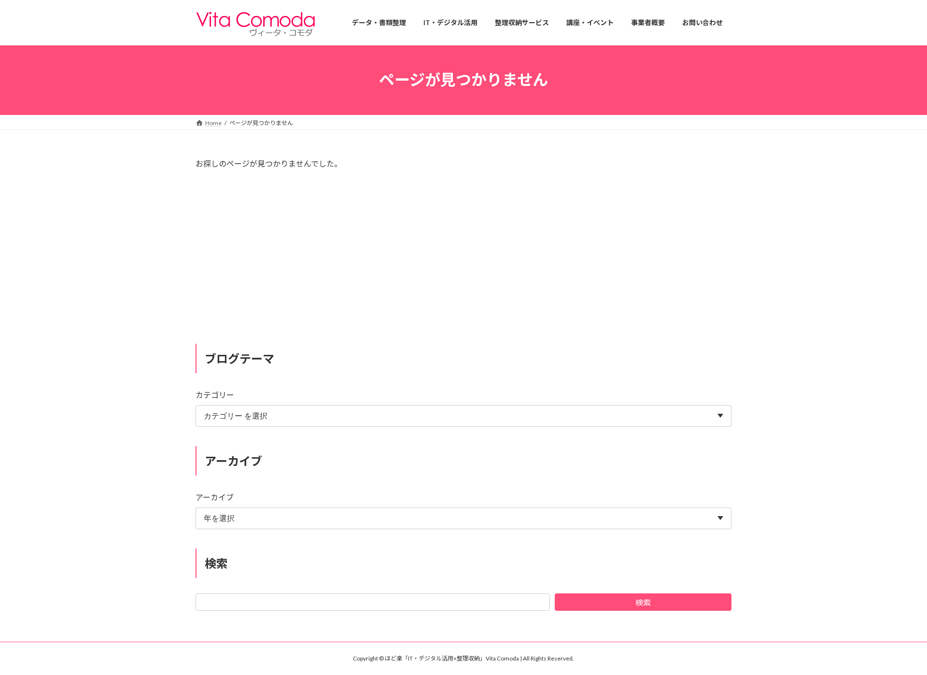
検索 (643, 602)
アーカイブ (215, 497)
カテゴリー (215, 394)
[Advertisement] (463, 260)
